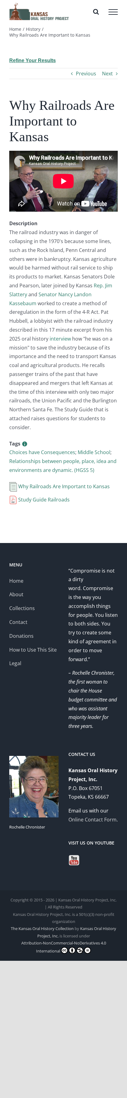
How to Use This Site (33, 649)
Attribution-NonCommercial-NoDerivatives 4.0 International (63, 946)
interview (60, 338)
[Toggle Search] (96, 12)
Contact (18, 622)
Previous (86, 73)
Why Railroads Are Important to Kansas (63, 486)
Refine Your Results (32, 60)
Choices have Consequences (42, 452)
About (16, 594)
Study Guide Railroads (43, 499)
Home (16, 580)
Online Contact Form (92, 819)
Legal (15, 663)
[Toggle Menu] (113, 12)
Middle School (94, 452)
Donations (21, 636)
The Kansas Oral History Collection (42, 928)
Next (107, 73)
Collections (22, 608)
